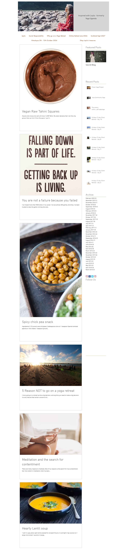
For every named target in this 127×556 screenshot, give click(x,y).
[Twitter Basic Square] (92, 276)
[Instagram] (87, 276)
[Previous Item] (89, 56)
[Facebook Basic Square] (90, 276)
